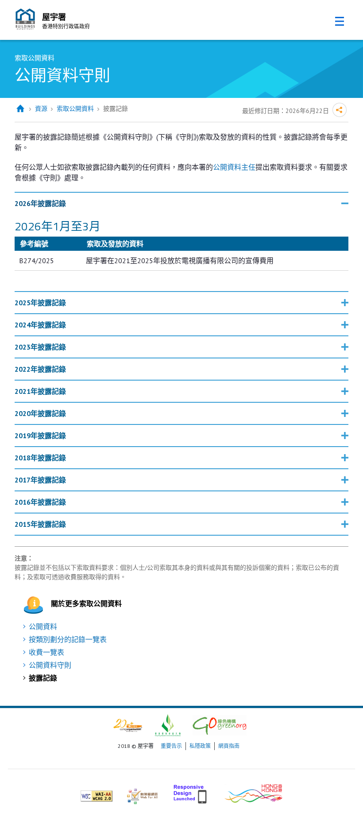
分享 (339, 110)
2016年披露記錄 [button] (40, 502)
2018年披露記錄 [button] (40, 457)
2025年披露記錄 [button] (40, 302)
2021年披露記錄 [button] (40, 391)
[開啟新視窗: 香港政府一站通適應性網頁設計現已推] (191, 792)
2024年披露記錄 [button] (40, 324)
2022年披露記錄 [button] (40, 369)
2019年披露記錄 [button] (40, 435)
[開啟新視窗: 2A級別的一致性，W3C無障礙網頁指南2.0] (96, 792)
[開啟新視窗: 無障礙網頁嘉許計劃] (142, 792)
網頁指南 (228, 746)
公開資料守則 (50, 665)
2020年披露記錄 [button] (40, 413)
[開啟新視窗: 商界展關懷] (127, 724)
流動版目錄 (339, 21)
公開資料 (43, 626)
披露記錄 (43, 677)
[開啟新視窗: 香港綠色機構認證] (220, 724)
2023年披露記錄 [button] (40, 346)
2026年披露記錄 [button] (40, 203)
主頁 (20, 108)
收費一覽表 (46, 652)
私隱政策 (200, 746)
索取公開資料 (75, 109)
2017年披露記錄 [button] (40, 479)
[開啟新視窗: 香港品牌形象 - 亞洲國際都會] (253, 792)
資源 (41, 109)
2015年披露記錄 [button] (40, 524)
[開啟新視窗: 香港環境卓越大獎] (167, 724)
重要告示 (171, 746)
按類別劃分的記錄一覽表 (68, 639)
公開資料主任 (234, 167)
